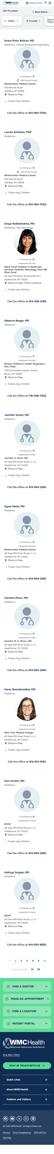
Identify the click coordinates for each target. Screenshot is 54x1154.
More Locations (32, 282)
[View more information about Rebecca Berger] (27, 339)
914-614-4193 (37, 761)
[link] (44, 961)
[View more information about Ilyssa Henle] (27, 525)
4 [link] (33, 960)
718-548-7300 (37, 395)
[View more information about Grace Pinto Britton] (27, 59)
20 (38, 969)
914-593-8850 (37, 944)
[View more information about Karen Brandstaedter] (27, 708)
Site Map (7, 1137)
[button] (50, 3)
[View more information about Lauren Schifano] (27, 150)
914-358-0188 (37, 301)
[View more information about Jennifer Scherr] (27, 433)
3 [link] (27, 960)
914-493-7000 (37, 112)
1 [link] (15, 960)
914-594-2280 (37, 487)
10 (32, 969)
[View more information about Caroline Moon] (27, 616)
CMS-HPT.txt (40, 1132)
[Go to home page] (24, 1043)
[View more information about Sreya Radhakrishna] (27, 242)
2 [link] (21, 960)
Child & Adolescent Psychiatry (32, 44)
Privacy (6, 1132)
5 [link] (38, 960)
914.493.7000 (11, 1055)
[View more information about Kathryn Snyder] (27, 891)
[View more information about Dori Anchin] (27, 799)
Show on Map (15, 94)
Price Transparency (22, 1132)
